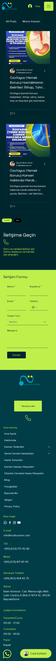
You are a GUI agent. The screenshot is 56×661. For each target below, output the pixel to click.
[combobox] (27, 322)
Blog (7, 479)
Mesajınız (12, 330)
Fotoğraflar (10, 486)
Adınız (11, 286)
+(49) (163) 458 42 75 (16, 578)
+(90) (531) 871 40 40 (15, 561)
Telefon (34, 301)
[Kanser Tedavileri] (49, 446)
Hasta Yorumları (13, 460)
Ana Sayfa (10, 433)
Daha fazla (29, 21)
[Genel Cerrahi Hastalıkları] (49, 453)
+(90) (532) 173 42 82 (17, 548)
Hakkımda (10, 440)
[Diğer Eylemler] (46, 71)
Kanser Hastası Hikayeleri (19, 466)
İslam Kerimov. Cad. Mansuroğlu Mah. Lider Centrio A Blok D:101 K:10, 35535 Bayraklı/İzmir (26, 595)
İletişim (8, 499)
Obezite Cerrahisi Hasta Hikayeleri (24, 473)
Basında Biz (11, 493)
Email (10, 301)
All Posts (11, 21)
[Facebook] (10, 522)
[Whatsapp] (5, 522)
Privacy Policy (12, 506)
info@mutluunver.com (17, 535)
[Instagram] (14, 522)
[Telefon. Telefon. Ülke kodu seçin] (34, 307)
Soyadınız (36, 286)
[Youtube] (19, 522)
